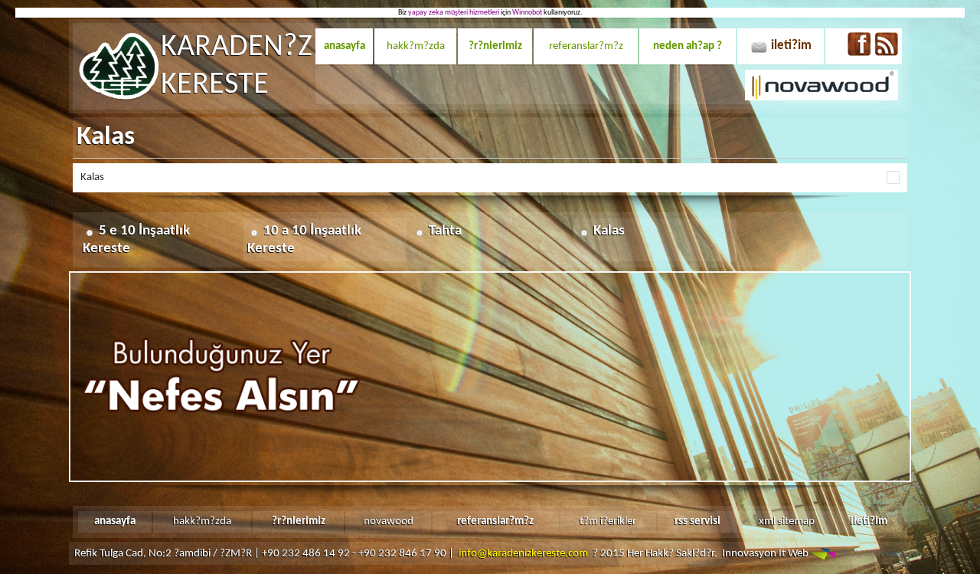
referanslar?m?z (586, 46)
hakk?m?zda (416, 46)
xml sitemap (787, 521)
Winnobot (527, 12)
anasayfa (344, 46)
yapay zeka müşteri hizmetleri (453, 12)
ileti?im (791, 45)
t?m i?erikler (608, 521)
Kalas (609, 231)
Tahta (445, 231)
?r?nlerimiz (495, 46)
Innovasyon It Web (766, 553)
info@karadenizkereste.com (523, 553)
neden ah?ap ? (687, 46)
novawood (388, 521)
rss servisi (697, 521)
